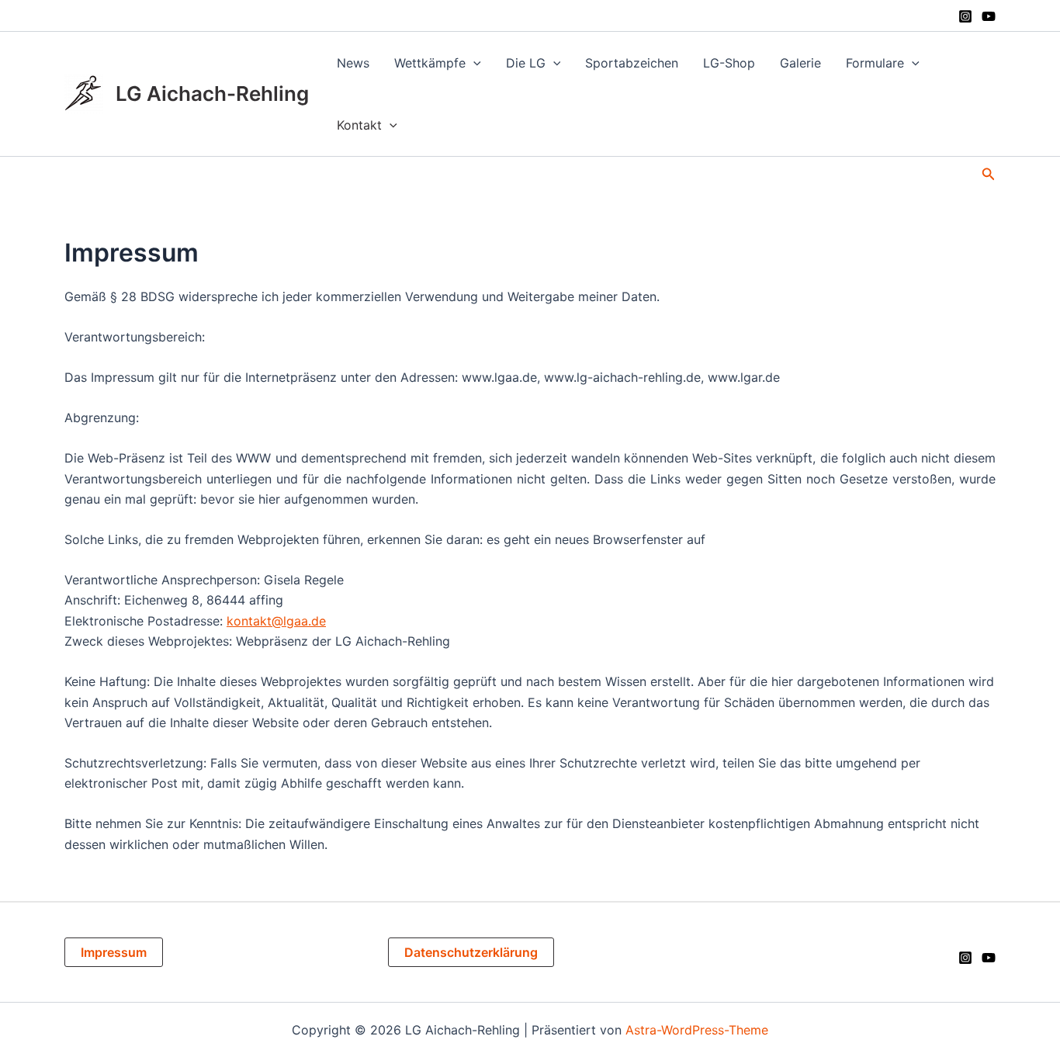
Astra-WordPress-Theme (696, 1030)
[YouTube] (989, 16)
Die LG (526, 63)
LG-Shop (729, 63)
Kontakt (359, 125)
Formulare (875, 63)
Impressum (114, 952)
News (353, 63)
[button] (473, 63)
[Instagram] (965, 16)
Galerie (800, 63)
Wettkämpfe (430, 63)
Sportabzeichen (631, 63)
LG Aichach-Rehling (212, 93)
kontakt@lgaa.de (276, 621)
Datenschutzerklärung (471, 952)
